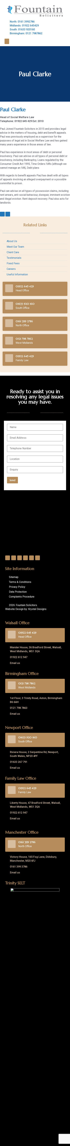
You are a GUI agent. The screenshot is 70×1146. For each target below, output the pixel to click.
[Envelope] (2, 214)
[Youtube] (31, 557)
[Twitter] (13, 557)
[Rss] (37, 557)
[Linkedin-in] (7, 214)
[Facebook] (7, 557)
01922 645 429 (25, 286)
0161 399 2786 (24, 321)
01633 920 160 (25, 303)
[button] (7, 41)
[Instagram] (25, 557)
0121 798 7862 (24, 338)
